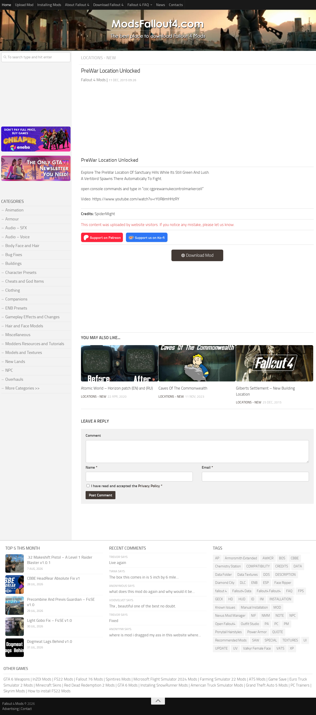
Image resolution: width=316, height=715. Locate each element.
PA (267, 624)
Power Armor (257, 632)
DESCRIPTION (285, 575)
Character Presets (20, 272)
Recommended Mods (231, 640)
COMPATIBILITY (258, 566)
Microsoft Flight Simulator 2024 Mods (165, 679)
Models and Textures (23, 352)
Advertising (10, 709)
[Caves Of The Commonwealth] (197, 363)
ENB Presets (16, 308)
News (160, 5)
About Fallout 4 (77, 5)
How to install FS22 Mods (49, 691)
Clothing (12, 290)
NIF (253, 615)
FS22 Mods (63, 679)
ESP (266, 583)
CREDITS (281, 566)
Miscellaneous (17, 334)
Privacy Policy (149, 486)
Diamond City (224, 583)
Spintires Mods (118, 679)
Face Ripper (282, 583)
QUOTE (277, 632)
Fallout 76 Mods (89, 679)
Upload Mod (24, 5)
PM (286, 624)
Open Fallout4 (225, 624)
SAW (255, 640)
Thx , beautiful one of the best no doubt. (142, 606)
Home (6, 5)
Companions (16, 299)
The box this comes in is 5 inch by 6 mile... (144, 577)
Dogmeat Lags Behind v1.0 (49, 641)
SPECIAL (271, 640)
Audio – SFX (16, 227)
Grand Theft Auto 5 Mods (267, 685)
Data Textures (247, 575)
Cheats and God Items (24, 281)
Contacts (176, 5)
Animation (14, 210)
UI (305, 640)
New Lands (15, 361)
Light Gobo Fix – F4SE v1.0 (49, 620)
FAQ (289, 591)
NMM (266, 615)
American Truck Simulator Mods (217, 685)
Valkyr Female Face (257, 648)
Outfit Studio (250, 624)
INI (262, 599)
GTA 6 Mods (128, 685)
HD (230, 599)
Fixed (113, 620)
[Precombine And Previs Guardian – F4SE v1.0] (14, 605)
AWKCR (268, 558)
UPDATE (221, 648)
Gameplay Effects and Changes (32, 316)
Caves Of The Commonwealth (182, 388)
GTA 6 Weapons (16, 679)
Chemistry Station (228, 566)
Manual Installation (254, 607)
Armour (12, 219)
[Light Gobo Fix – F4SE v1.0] (14, 626)
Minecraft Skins (48, 685)
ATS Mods (257, 679)
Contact (26, 709)
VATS (280, 648)
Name (91, 467)
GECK (219, 599)
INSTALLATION (280, 599)
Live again (117, 562)
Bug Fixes (13, 254)
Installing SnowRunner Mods (164, 685)
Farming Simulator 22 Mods (223, 679)
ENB (254, 583)
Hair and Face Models (24, 325)
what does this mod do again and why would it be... (152, 591)
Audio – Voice (17, 236)
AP (217, 558)
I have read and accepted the (126, 486)
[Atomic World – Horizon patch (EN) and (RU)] (119, 363)
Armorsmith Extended (241, 558)
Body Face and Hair (22, 245)
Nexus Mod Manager (230, 615)
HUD (242, 599)
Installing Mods (49, 5)
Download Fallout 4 (108, 5)
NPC (9, 370)
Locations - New (98, 57)
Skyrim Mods (14, 691)
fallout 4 (221, 591)
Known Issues (225, 607)
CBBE (295, 558)
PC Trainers (300, 685)
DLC (243, 583)
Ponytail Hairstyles (228, 632)
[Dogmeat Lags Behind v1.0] (14, 647)
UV (235, 648)
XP (292, 648)
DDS (266, 575)
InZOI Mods (42, 679)
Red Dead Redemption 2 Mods (89, 685)
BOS (282, 558)
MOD (277, 607)
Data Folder (223, 575)
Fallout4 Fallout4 (269, 591)
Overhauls (14, 379)
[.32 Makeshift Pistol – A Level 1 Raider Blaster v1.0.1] (14, 563)
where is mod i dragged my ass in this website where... (155, 635)
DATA (298, 566)
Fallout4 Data (241, 591)
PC (276, 624)
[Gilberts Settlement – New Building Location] (274, 363)
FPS (301, 591)
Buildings (13, 263)
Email (207, 467)
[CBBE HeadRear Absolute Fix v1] (14, 584)
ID (252, 599)
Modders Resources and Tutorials (34, 343)
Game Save (277, 679)
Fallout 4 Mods (13, 704)
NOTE (280, 615)
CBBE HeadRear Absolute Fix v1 (53, 578)
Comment (93, 435)
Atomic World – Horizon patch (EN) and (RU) (117, 388)
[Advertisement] (197, 121)
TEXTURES (290, 640)
